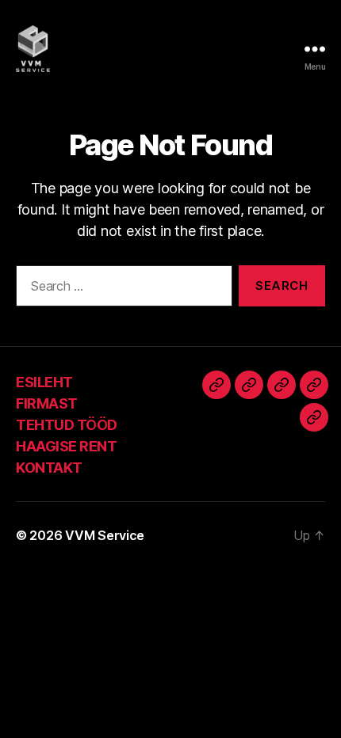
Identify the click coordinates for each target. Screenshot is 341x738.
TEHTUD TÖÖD (66, 425)
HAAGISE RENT (66, 446)
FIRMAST (47, 403)
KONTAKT (49, 467)
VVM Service (104, 535)
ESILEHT (44, 382)
